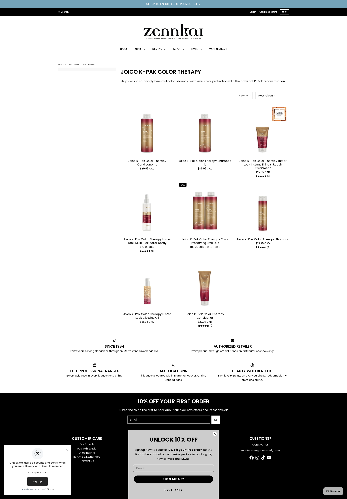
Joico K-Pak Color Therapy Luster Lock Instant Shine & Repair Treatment (263, 164)
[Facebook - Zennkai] (251, 457)
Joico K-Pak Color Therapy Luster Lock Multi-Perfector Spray (147, 241)
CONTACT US (260, 444)
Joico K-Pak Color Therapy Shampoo (262, 239)
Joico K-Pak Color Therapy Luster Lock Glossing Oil (147, 316)
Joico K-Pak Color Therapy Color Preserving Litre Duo (205, 241)
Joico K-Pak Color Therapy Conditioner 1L (147, 162)
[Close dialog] (215, 434)
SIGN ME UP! (174, 479)
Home (61, 64)
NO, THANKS (173, 489)
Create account (268, 11)
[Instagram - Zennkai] (257, 457)
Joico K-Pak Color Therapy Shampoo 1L (205, 162)
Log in (253, 11)
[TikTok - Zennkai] (263, 457)
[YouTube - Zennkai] (269, 457)
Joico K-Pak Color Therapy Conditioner (205, 316)
